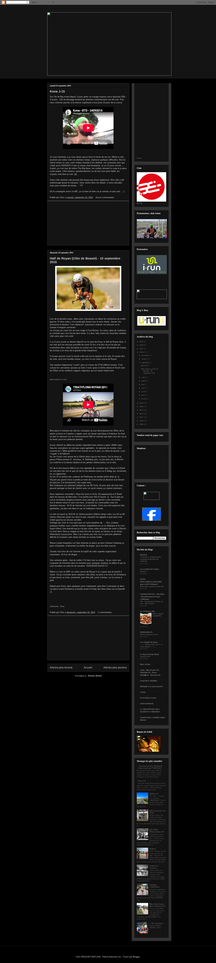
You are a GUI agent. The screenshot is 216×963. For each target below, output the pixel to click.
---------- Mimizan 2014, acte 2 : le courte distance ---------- (151, 645)
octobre (145, 359)
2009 (141, 424)
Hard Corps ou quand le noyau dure (152, 586)
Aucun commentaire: (105, 197)
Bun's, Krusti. (145, 664)
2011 (141, 417)
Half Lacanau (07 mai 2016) (158, 811)
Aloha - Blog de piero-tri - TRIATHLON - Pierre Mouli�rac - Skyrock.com (150, 672)
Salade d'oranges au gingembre (158, 614)
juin (143, 384)
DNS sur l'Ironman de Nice (149, 634)
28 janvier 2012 (145, 656)
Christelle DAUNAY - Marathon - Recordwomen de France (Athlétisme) (152, 596)
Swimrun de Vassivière (154, 866)
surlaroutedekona (147, 703)
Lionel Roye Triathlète (148, 680)
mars (143, 395)
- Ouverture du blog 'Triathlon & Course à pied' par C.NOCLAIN (150, 767)
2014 (141, 406)
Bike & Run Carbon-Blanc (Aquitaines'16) (157, 905)
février (144, 398)
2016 (141, 352)
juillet (144, 381)
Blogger (136, 957)
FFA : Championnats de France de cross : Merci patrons (151, 602)
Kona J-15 (57, 91)
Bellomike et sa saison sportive (151, 686)
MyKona (153, 849)
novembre (145, 355)
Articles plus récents (61, 667)
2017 (141, 348)
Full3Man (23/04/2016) (154, 886)
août (143, 377)
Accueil (88, 667)
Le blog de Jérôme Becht (149, 654)
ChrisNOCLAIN (48, 8)
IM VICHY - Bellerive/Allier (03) (157, 830)
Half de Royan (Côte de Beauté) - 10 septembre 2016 (149, 371)
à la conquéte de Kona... (149, 642)
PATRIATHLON (146, 632)
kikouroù (143, 554)
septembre (145, 362)
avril (143, 391)
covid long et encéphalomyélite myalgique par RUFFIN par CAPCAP (150, 559)
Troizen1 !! (143, 571)
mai (143, 388)
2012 (141, 413)
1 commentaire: (105, 612)
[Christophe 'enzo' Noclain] (151, 520)
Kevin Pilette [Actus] (148, 698)
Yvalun (142, 692)
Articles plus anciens (115, 667)
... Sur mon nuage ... (157, 923)
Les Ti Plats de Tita (147, 611)
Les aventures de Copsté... (150, 569)
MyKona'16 (154, 793)
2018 (141, 345)
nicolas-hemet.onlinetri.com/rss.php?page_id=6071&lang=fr (151, 581)
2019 (141, 341)
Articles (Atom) (95, 676)
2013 (141, 410)
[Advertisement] (88, 223)
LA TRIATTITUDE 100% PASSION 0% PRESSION (150, 710)
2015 (141, 403)
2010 (141, 421)
